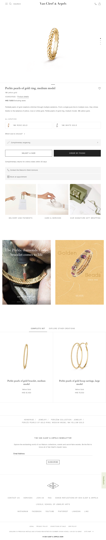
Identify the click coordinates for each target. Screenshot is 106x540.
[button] (53, 45)
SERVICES (28, 498)
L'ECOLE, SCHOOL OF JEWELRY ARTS (53, 504)
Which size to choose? (14, 134)
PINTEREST (63, 511)
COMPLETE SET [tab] (38, 328)
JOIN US (40, 498)
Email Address (19, 453)
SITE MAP (88, 531)
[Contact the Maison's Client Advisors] (95, 3)
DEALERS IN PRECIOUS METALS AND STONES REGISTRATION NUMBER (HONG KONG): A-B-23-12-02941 (45, 531)
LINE (86, 511)
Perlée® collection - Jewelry (66, 420)
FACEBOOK (37, 511)
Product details (23, 96)
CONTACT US (14, 498)
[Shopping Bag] (99, 3)
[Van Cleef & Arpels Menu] (6, 4)
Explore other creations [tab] (62, 328)
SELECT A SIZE (29, 153)
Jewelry (42, 420)
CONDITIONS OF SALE (58, 526)
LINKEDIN (76, 511)
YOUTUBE (50, 511)
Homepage (29, 420)
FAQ (50, 498)
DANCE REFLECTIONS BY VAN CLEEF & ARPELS (76, 498)
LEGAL (31, 526)
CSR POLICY (72, 526)
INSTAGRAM (22, 511)
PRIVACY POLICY (42, 526)
